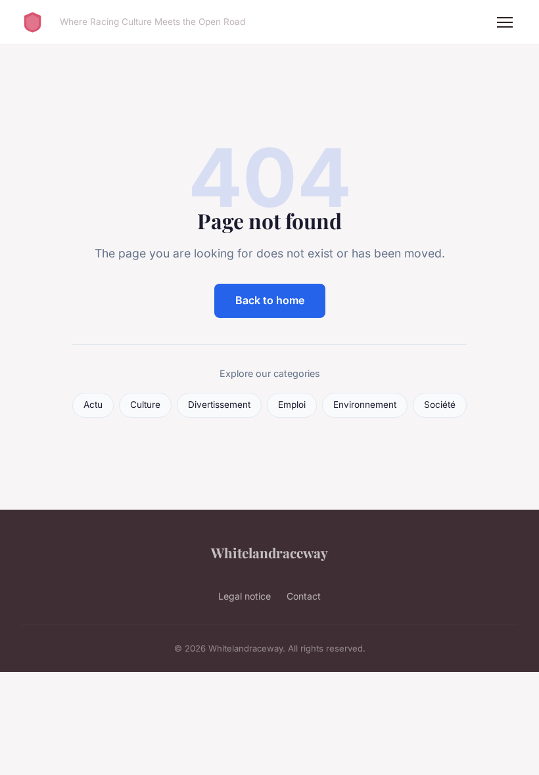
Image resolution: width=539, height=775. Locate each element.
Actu (93, 404)
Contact (304, 596)
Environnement (364, 404)
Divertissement (219, 404)
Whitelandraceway (269, 552)
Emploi (292, 404)
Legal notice (244, 596)
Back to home (269, 300)
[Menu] (505, 22)
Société (440, 404)
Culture (145, 404)
